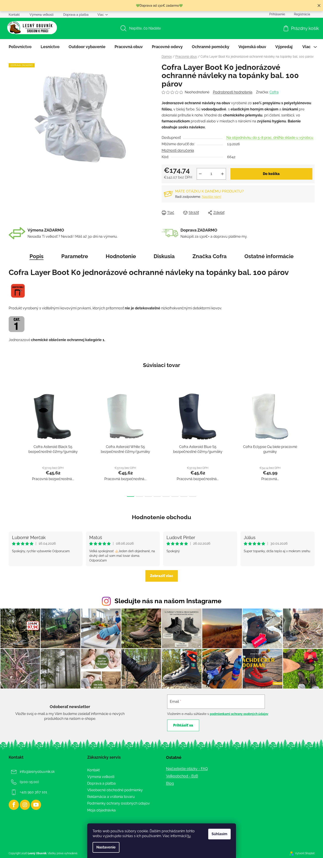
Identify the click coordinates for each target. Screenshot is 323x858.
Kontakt (14, 14)
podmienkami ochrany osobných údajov (239, 714)
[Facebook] (14, 805)
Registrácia (302, 14)
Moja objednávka (101, 810)
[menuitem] (20, 46)
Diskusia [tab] (164, 256)
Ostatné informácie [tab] (268, 256)
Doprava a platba (76, 14)
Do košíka (271, 174)
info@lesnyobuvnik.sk (37, 772)
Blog (170, 783)
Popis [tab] (37, 256)
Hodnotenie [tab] (121, 256)
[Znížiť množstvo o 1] (200, 173)
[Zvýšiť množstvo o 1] (222, 173)
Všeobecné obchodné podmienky (115, 790)
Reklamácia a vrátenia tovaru (111, 797)
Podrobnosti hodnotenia (232, 92)
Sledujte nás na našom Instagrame (168, 601)
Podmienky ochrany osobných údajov (118, 803)
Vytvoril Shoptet (305, 853)
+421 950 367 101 (33, 792)
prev (12, 442)
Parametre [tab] (74, 256)
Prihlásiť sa (183, 725)
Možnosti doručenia (178, 150)
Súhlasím (219, 834)
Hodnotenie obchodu (161, 517)
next (311, 442)
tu (189, 836)
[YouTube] (36, 805)
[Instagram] (25, 805)
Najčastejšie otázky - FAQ (187, 769)
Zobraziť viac (161, 576)
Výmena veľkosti (42, 14)
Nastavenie (106, 847)
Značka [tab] (209, 256)
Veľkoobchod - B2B (182, 776)
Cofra (274, 92)
